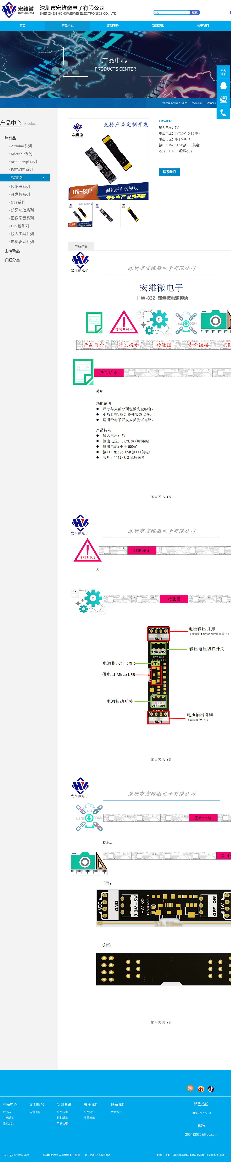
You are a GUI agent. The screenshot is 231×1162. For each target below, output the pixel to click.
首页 (22, 25)
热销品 (210, 103)
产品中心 (197, 103)
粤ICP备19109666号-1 (97, 1155)
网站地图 (47, 1155)
